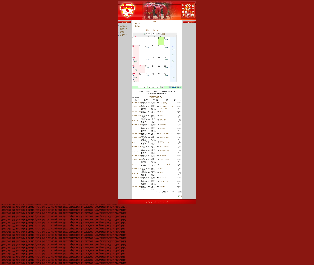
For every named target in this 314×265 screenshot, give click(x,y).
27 (146, 74)
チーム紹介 (123, 25)
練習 (166, 39)
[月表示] (173, 87)
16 (165, 57)
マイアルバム (138, 23)
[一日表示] (178, 87)
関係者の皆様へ (124, 26)
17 (171, 57)
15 (159, 57)
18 (134, 66)
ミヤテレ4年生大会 (165, 159)
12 (140, 57)
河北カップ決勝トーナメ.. (173, 61)
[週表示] (175, 87)
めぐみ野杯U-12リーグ (166, 133)
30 (165, 74)
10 (171, 46)
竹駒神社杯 (163, 120)
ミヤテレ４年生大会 (136, 61)
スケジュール (123, 29)
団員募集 (122, 31)
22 (159, 66)
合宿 (161, 111)
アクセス (122, 35)
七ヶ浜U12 (174, 68)
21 (153, 66)
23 (165, 66)
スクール (122, 32)
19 (140, 66)
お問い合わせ (123, 34)
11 (134, 57)
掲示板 (136, 25)
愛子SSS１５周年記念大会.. (174, 50)
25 (134, 74)
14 (153, 57)
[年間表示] (170, 87)
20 (146, 66)
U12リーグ (174, 40)
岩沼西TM (162, 186)
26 (140, 74)
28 (153, 74)
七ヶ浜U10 (136, 81)
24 (171, 66)
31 (171, 74)
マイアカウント (139, 26)
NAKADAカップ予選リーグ (173, 78)
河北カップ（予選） (173, 54)
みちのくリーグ (164, 177)
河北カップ (163, 155)
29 (159, 74)
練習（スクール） (164, 137)
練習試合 (162, 128)
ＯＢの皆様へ (123, 28)
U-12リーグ (136, 78)
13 (146, 57)
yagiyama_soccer (136, 102)
